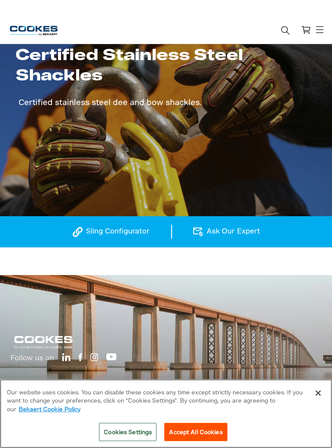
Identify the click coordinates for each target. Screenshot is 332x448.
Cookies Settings (128, 432)
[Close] (318, 393)
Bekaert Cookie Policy (49, 409)
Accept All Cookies (195, 432)
